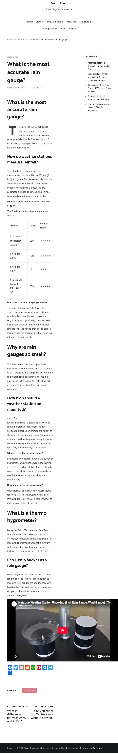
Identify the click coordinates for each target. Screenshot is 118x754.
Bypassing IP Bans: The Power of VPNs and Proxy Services (99, 88)
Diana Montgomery (16, 87)
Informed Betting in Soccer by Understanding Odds (99, 66)
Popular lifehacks (55, 22)
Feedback (72, 29)
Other (62, 29)
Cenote (64, 748)
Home (30, 22)
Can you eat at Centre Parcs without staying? (42, 713)
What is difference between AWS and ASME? (18, 714)
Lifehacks (40, 22)
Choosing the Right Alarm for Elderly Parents (99, 97)
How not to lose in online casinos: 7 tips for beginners (99, 107)
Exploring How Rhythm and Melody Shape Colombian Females (98, 77)
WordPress (98, 748)
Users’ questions (49, 29)
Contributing (85, 22)
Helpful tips (71, 22)
